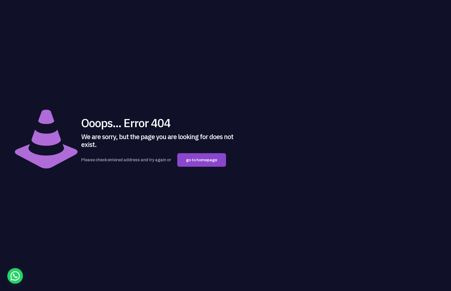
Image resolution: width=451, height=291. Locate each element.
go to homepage (201, 160)
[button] (15, 276)
